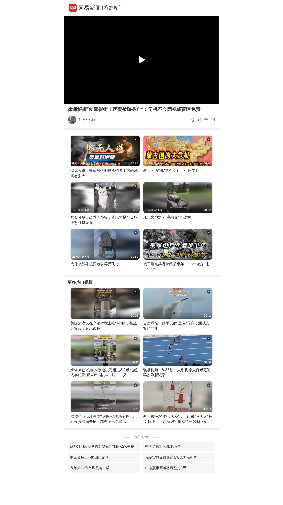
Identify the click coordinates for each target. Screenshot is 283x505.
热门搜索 (141, 437)
